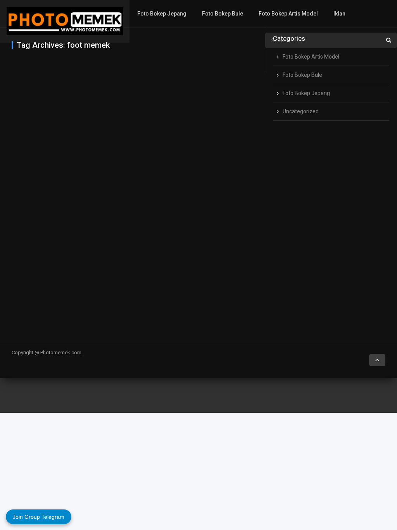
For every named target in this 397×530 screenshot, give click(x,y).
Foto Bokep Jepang (161, 13)
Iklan (339, 13)
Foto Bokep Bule (222, 13)
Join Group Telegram (38, 517)
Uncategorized (301, 111)
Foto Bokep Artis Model (288, 13)
